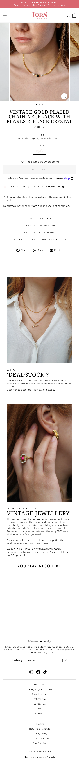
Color (39, 145)
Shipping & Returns (39, 232)
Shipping (34, 138)
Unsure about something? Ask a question (39, 239)
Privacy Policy (39, 733)
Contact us (39, 703)
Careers (39, 713)
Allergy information (39, 225)
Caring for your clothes (39, 689)
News (39, 708)
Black (39, 151)
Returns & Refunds (39, 728)
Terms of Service (39, 738)
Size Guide (39, 684)
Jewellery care (39, 218)
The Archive (39, 743)
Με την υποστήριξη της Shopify (39, 757)
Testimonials (39, 699)
